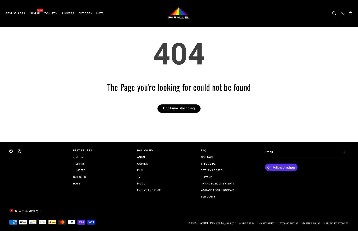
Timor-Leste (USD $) (26, 211)
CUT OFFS (79, 176)
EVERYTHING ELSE (149, 190)
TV (138, 176)
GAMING (142, 163)
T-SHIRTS (79, 163)
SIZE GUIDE (208, 163)
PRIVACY (206, 176)
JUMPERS (79, 170)
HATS (76, 183)
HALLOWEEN (145, 150)
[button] (334, 13)
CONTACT (207, 157)
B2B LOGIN (208, 196)
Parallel (203, 222)
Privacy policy (266, 222)
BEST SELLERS (82, 150)
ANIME (141, 157)
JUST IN (78, 157)
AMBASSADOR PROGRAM (217, 190)
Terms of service (288, 222)
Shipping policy (311, 222)
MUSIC (141, 183)
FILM (140, 170)
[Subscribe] (344, 152)
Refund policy (246, 222)
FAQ (203, 150)
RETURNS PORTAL (212, 170)
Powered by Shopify (222, 222)
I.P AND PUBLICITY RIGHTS (218, 183)
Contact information (336, 222)
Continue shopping (179, 108)
